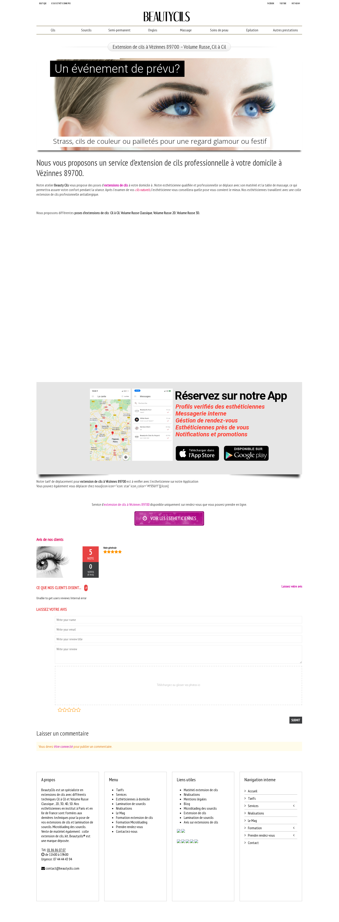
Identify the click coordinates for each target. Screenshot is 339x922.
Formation (255, 828)
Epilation (252, 30)
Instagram (295, 3)
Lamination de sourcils (131, 803)
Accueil (252, 791)
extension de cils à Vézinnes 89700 (126, 504)
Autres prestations (285, 30)
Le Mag (120, 813)
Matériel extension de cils (201, 789)
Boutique (42, 3)
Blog (187, 803)
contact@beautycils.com (62, 868)
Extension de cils (195, 813)
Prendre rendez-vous (129, 826)
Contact (253, 842)
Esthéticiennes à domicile (133, 799)
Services (121, 794)
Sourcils (86, 30)
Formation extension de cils (134, 817)
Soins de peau (219, 30)
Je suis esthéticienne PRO (61, 3)
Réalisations (124, 808)
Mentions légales (195, 799)
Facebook (270, 3)
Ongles (152, 30)
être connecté (63, 746)
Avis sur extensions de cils (201, 822)
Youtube (283, 3)
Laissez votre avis (292, 586)
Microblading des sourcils (200, 808)
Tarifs (120, 789)
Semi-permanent (119, 30)
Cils (53, 30)
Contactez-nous (126, 831)
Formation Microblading (131, 822)
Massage (186, 30)
